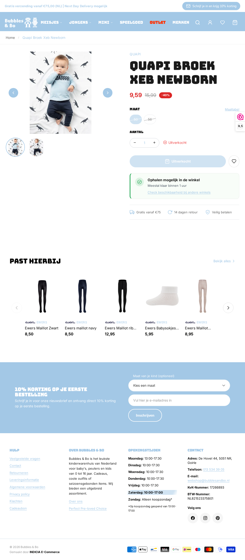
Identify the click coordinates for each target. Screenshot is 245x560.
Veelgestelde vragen (25, 459)
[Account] (210, 22)
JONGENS (78, 22)
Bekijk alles (222, 261)
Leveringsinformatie (24, 480)
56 (150, 119)
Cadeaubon (18, 508)
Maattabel (232, 109)
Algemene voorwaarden (27, 487)
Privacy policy (20, 494)
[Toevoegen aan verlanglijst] (234, 161)
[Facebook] (193, 518)
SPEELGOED (131, 22)
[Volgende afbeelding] (107, 93)
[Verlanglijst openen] (222, 22)
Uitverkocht (181, 161)
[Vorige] (16, 308)
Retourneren (19, 473)
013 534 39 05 (213, 469)
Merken (181, 22)
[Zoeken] (197, 22)
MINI (103, 22)
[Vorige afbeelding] (13, 93)
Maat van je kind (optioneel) (153, 376)
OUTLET (158, 22)
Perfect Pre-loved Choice (88, 508)
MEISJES (50, 22)
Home (10, 37)
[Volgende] (228, 308)
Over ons (76, 501)
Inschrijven (145, 415)
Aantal (136, 132)
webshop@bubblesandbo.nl (208, 480)
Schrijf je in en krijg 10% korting (214, 6)
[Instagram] (205, 518)
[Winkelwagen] (235, 22)
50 (136, 119)
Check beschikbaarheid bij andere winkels (179, 192)
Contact (15, 465)
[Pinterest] (217, 518)
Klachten (16, 501)
